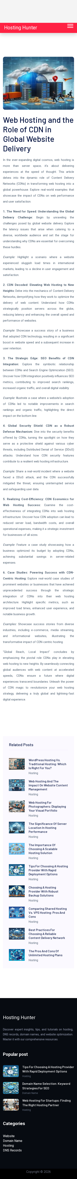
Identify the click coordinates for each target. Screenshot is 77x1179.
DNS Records (12, 1150)
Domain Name (12, 1141)
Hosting (8, 1145)
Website (9, 1136)
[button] (70, 25)
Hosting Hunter (20, 28)
